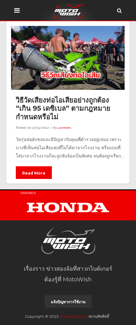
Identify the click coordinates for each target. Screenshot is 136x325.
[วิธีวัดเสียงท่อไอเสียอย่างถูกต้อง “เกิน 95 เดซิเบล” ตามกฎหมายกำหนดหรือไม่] (68, 58)
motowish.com (74, 316)
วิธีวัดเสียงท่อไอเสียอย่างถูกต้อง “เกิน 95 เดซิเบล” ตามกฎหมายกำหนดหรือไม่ (63, 108)
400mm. (64, 127)
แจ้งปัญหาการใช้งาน (68, 301)
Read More (34, 173)
